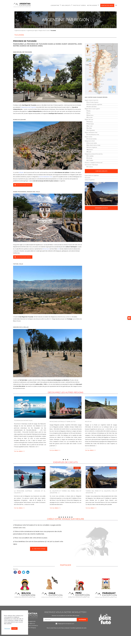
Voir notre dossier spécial (23, 184)
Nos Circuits (66, 5)
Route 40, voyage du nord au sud (93, 162)
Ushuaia (90, 158)
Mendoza (90, 121)
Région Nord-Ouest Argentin (92, 108)
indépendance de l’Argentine (28, 107)
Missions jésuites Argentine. (95, 104)
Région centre (88, 136)
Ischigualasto (91, 130)
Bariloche (90, 149)
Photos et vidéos (79, 5)
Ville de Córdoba (92, 139)
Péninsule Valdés (92, 143)
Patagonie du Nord (90, 141)
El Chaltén (90, 160)
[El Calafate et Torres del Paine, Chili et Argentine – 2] (65, 477)
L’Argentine (55, 5)
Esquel (89, 151)
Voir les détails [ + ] (19, 451)
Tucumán (90, 117)
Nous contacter (65, 628)
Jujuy (89, 113)
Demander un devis (101, 208)
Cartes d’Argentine (89, 179)
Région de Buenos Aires (91, 132)
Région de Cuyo (89, 119)
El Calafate (90, 156)
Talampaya (91, 123)
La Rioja (90, 128)
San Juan (90, 126)
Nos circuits (57, 628)
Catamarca (90, 115)
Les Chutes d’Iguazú (93, 102)
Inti (58, 249)
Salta (89, 111)
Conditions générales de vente (78, 628)
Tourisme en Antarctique (91, 164)
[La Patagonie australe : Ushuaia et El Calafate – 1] (29, 477)
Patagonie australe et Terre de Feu (94, 154)
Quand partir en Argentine (92, 175)
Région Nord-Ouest (44, 30)
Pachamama (46, 249)
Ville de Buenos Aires (93, 134)
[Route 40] (101, 407)
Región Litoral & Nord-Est (91, 100)
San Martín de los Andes (94, 145)
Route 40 (88, 421)
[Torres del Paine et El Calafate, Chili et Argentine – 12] (101, 477)
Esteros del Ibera (92, 106)
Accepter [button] (14, 628)
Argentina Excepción (19, 30)
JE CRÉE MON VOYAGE (38, 549)
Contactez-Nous (107, 5)
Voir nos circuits (101, 171)
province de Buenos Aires (45, 176)
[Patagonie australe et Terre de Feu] (66, 407)
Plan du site (50, 628)
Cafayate (21, 172)
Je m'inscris (82, 619)
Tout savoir (87, 177)
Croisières (90, 166)
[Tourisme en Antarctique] (30, 407)
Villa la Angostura (92, 147)
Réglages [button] (7, 628)
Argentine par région (65, 19)
